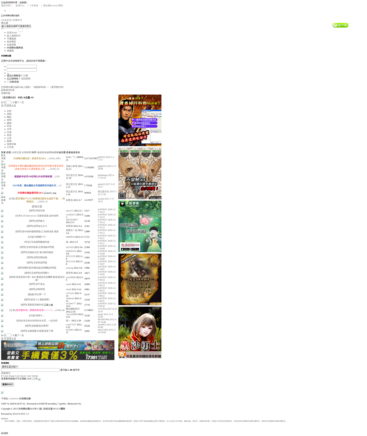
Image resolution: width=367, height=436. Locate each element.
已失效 (10, 147)
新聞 (9, 141)
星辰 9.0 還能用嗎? (40, 299)
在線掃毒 (11, 44)
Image (12, 376)
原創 (9, 114)
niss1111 (70, 210)
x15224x (70, 293)
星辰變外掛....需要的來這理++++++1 (34, 310)
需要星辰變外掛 (35, 304)
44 (85, 176)
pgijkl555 (102, 166)
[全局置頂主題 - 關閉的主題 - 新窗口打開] (2, 192)
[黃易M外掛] (139, 120)
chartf (68, 284)
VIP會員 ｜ (36, 5)
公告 (9, 138)
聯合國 (4, 23)
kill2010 (101, 157)
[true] (2, 28)
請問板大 (40, 221)
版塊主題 (37, 206)
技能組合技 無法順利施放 (40, 252)
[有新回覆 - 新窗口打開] (2, 210)
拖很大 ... (40, 315)
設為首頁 (6, 20)
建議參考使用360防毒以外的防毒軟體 (33, 176)
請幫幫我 (40, 289)
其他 (9, 135)
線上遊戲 (14, 35)
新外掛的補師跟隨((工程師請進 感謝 (40, 231)
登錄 (29, 378)
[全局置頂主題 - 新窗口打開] (4, 158)
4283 (58, 158)
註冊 (26, 75)
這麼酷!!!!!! (40, 237)
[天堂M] (139, 173)
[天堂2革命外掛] (139, 279)
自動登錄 (14, 82)
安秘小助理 (71, 166)
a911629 (70, 247)
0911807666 (103, 319)
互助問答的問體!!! (40, 273)
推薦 (54, 152)
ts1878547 (102, 209)
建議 (9, 123)
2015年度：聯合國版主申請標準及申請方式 (34, 185)
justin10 (101, 184)
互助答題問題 (40, 262)
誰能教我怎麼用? (40, 326)
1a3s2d (101, 199)
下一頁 (20, 102)
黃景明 (69, 273)
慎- (67, 242)
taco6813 (102, 324)
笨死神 (69, 226)
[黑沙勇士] (139, 332)
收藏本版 (5, 93)
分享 (9, 129)
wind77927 (71, 324)
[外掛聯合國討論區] (10, 15)
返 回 (3, 105)
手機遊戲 (11, 38)
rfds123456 (103, 330)
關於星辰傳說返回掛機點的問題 (40, 268)
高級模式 (5, 373)
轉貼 (9, 117)
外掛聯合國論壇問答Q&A (30, 193)
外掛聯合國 (25, 398)
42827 (87, 158)
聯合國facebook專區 (53, 5)
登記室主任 (71, 175)
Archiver (14, 398)
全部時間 (26, 152)
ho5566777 (71, 303)
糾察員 (69, 200)
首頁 (12, 32)
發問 (9, 120)
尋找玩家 (40, 210)
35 (46, 201)
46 (63, 310)
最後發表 (41, 152)
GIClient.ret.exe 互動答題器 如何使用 (40, 215)
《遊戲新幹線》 (40, 87)
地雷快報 (11, 144)
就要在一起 (71, 230)
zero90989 (71, 277)
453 (85, 310)
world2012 (71, 214)
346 (85, 200)
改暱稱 (10, 50)
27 (85, 185)
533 (85, 167)
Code (28, 376)
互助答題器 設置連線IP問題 (40, 247)
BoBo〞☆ (71, 157)
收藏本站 (17, 20)
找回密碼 (25, 78)
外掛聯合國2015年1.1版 (30, 408)
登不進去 (40, 284)
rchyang (69, 268)
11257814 (102, 309)
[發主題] (11, 105)
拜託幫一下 (40, 294)
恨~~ (68, 320)
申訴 (9, 126)
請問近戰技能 (40, 257)
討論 (9, 132)
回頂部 (4, 433)
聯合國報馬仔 (73, 309)
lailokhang (102, 175)
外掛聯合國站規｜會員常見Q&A (29, 158)
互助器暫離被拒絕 (40, 242)
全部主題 (16, 152)
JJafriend (70, 298)
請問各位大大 (40, 226)
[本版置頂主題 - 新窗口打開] (4, 200)
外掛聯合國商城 (15, 47)
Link (17, 376)
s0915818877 (72, 220)
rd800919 (70, 237)
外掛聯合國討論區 (10, 87)
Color (5, 376)
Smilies (35, 376)
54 (58, 169)
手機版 (4, 398)
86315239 (70, 256)
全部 (9, 111)
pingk (100, 314)
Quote (23, 376)
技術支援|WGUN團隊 (54, 408)
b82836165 (71, 251)
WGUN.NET (19, 414)
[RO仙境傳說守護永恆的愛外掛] (139, 226)
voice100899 (72, 314)
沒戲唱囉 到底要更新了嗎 (40, 331)
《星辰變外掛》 (57, 87)
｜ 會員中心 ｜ (20, 5)
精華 (49, 152)
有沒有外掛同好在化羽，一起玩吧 (40, 320)
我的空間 (5, 5)
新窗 (3, 152)
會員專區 (11, 41)
